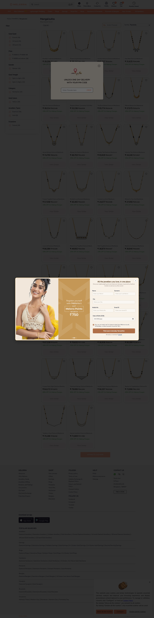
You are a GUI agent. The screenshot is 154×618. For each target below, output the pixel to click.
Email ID (116, 307)
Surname (117, 291)
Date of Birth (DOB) (98, 316)
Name (94, 291)
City (94, 299)
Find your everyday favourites (114, 331)
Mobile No (95, 307)
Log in (120, 335)
